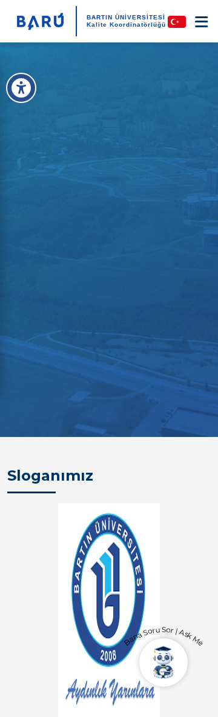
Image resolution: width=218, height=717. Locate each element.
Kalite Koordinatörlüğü (126, 24)
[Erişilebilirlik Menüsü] (21, 88)
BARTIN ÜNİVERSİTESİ (126, 17)
